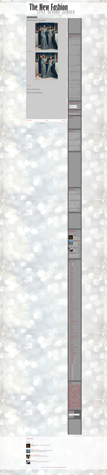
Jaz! (71, 293)
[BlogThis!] (34, 85)
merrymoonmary (56, 467)
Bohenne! (72, 320)
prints (78, 406)
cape (77, 396)
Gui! (71, 327)
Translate (72, 416)
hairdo (75, 400)
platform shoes (75, 405)
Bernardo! (72, 273)
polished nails (73, 406)
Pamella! (71, 289)
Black (79, 387)
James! (71, 286)
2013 (71, 373)
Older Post (64, 120)
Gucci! (71, 338)
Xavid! (71, 269)
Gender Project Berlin (73, 321)
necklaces (79, 404)
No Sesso (72, 278)
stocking (76, 408)
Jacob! (71, 268)
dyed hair (76, 397)
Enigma (71, 283)
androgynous (71, 395)
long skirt (72, 403)
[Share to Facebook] (36, 85)
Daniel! (71, 314)
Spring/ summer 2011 (77, 393)
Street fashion (72, 394)
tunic (79, 408)
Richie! (71, 304)
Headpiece (71, 389)
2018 (71, 366)
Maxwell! (71, 306)
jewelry (73, 401)
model (70, 404)
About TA (71, 316)
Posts (71, 105)
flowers (70, 400)
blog (72, 396)
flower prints (78, 398)
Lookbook (79, 389)
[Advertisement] (76, 25)
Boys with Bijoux (73, 352)
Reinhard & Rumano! (73, 347)
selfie (80, 406)
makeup (79, 403)
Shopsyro (72, 330)
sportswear (73, 408)
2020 (71, 265)
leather (70, 402)
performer (70, 405)
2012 (71, 374)
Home (47, 120)
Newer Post (29, 120)
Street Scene (33, 460)
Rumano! (71, 317)
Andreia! (71, 279)
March (72, 360)
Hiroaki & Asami (73, 354)
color (70, 397)
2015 (71, 370)
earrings (79, 397)
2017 (71, 367)
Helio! (71, 275)
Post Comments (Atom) (49, 123)
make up (76, 403)
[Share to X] (35, 85)
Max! (71, 299)
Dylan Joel (72, 292)
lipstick (77, 402)
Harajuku (79, 388)
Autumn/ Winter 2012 (76, 386)
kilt (75, 401)
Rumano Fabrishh (30, 51)
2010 (71, 377)
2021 (71, 264)
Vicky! (71, 282)
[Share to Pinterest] (37, 85)
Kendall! (71, 340)
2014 (71, 371)
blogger (74, 396)
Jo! (70, 342)
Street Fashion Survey (34, 449)
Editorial (71, 388)
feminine (74, 398)
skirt (70, 408)
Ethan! (71, 272)
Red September (72, 337)
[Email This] (33, 85)
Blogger (65, 467)
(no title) (74, 235)
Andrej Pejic (71, 385)
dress (72, 397)
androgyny (75, 395)
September (72, 358)
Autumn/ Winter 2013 (73, 387)
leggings (73, 402)
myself (74, 404)
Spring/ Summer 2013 (76, 391)
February (72, 361)
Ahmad (71, 323)
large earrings (78, 401)
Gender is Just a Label (74, 335)
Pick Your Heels (71, 253)
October (72, 357)
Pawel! (71, 331)
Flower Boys (72, 324)
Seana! (71, 348)
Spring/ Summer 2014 (73, 392)
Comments (72, 107)
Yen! (71, 297)
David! (71, 300)
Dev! (71, 276)
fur (72, 400)
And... (71, 334)
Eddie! (71, 328)
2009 (71, 378)
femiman (70, 398)
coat (80, 396)
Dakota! (71, 280)
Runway (70, 390)
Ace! (71, 285)
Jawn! (71, 290)
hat (77, 400)
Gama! (71, 310)
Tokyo (79, 394)
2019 (71, 364)
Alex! (71, 311)
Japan (75, 389)
